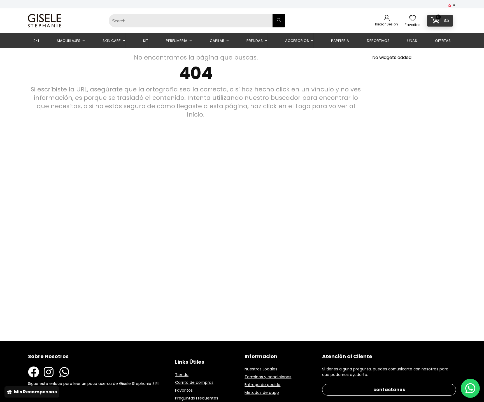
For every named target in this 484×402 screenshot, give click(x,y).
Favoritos (184, 390)
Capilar (217, 40)
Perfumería (176, 40)
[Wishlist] (412, 18)
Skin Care (112, 40)
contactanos (389, 389)
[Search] (279, 20)
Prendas (254, 40)
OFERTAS (443, 40)
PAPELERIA (340, 40)
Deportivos (378, 40)
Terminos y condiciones (268, 377)
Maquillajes (68, 40)
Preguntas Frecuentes (196, 398)
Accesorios (297, 40)
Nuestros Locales (261, 369)
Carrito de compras (194, 382)
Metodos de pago (262, 392)
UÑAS (412, 40)
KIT (145, 40)
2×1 (36, 40)
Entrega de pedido (262, 384)
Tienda (182, 374)
